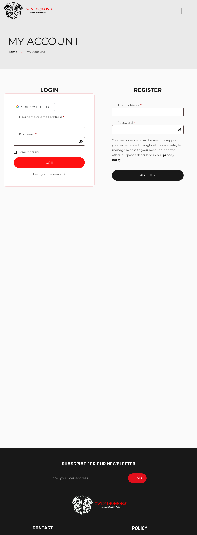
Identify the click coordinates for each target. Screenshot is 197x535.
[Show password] (80, 141)
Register (148, 175)
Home (12, 52)
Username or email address (49, 117)
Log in (49, 162)
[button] (34, 107)
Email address (136, 105)
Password (35, 134)
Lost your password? (49, 174)
